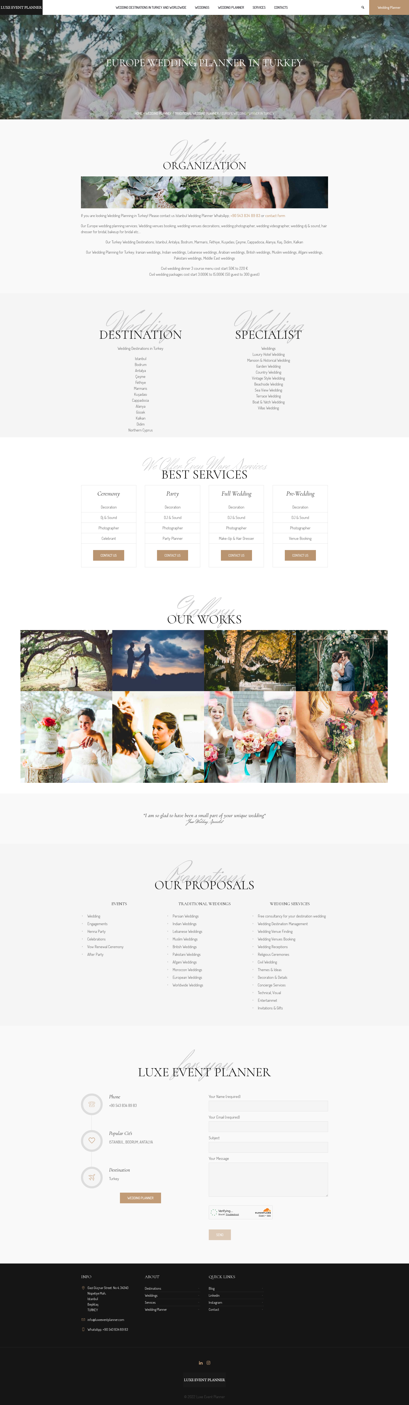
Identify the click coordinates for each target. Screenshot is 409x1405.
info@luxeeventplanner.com (106, 1320)
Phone (114, 1097)
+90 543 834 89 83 (245, 215)
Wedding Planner (156, 1309)
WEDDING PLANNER (158, 113)
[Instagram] (208, 1363)
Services (150, 1302)
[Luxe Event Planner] (204, 1379)
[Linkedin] (200, 1363)
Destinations (153, 1288)
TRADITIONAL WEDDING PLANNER (197, 113)
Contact (214, 1309)
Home (139, 113)
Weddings (151, 1295)
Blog (212, 1288)
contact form (275, 215)
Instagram (215, 1302)
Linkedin (214, 1295)
